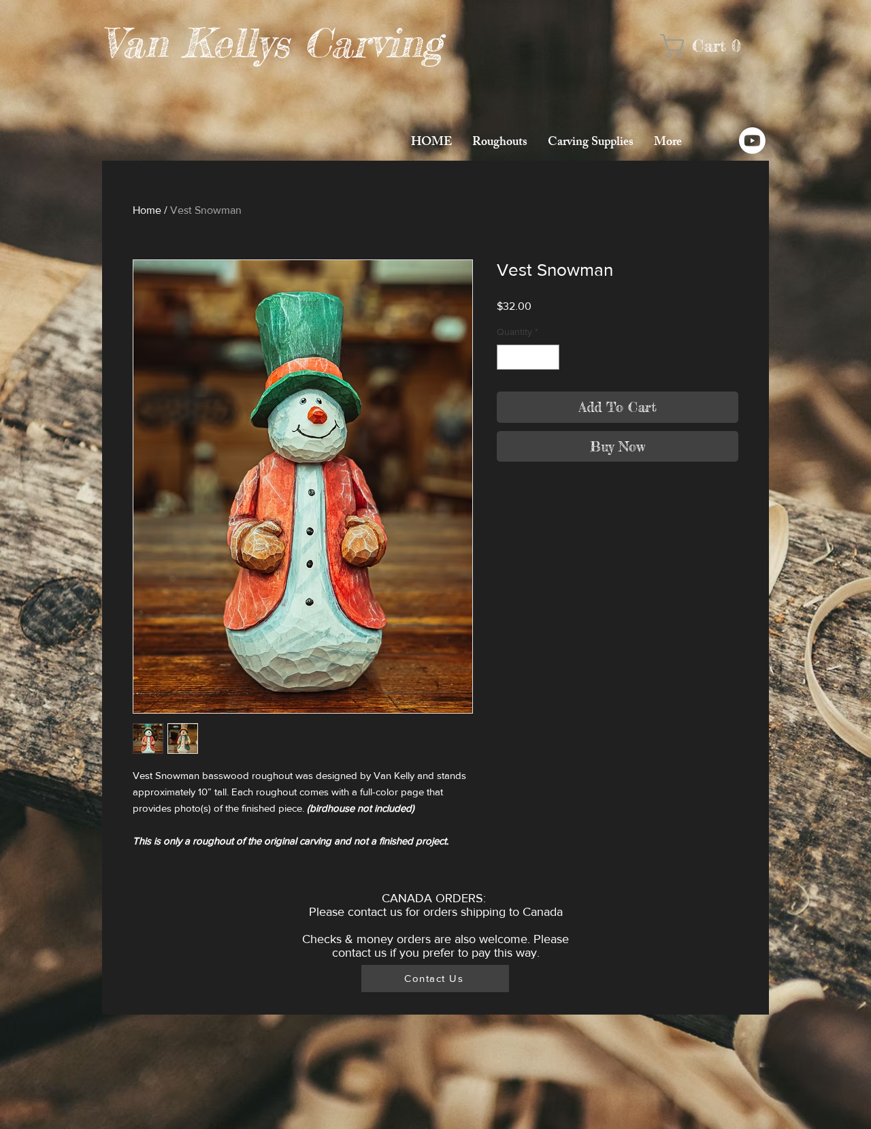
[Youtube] (752, 140)
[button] (709, 46)
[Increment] (548, 357)
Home (147, 210)
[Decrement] (507, 357)
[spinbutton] (528, 357)
